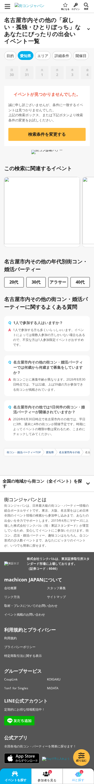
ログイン (76, 9)
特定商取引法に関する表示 (23, 656)
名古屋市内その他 (69, 452)
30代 (36, 282)
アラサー (58, 282)
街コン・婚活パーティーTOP (24, 452)
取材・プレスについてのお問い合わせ (30, 605)
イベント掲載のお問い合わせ (24, 614)
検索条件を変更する (47, 134)
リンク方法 (12, 597)
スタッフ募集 (56, 588)
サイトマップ (56, 597)
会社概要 (10, 588)
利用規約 (10, 638)
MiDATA (52, 688)
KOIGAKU (54, 679)
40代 (80, 282)
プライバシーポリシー (20, 647)
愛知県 (50, 452)
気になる (65, 9)
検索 (86, 8)
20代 (13, 282)
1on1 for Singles (16, 688)
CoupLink (10, 679)
